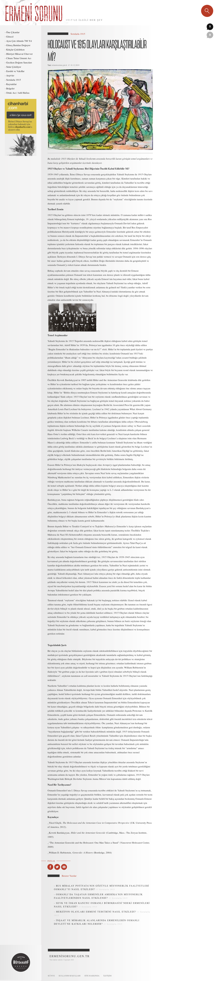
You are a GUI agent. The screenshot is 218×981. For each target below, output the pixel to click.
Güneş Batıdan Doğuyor (18, 45)
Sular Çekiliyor (13, 66)
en (210, 35)
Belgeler (10, 88)
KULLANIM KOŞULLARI (69, 975)
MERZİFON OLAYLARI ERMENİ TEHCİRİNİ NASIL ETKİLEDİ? (96, 911)
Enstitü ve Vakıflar (15, 71)
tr (209, 26)
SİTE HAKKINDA (91, 975)
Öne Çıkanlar (12, 32)
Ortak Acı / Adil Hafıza (17, 92)
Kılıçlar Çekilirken (15, 49)
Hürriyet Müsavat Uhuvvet (19, 53)
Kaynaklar (11, 84)
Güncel (9, 36)
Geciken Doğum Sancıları (19, 62)
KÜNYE (51, 975)
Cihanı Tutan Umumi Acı (18, 58)
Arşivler (10, 75)
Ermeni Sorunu (34, 12)
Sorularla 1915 (13, 79)
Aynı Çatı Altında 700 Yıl (19, 40)
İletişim (107, 975)
